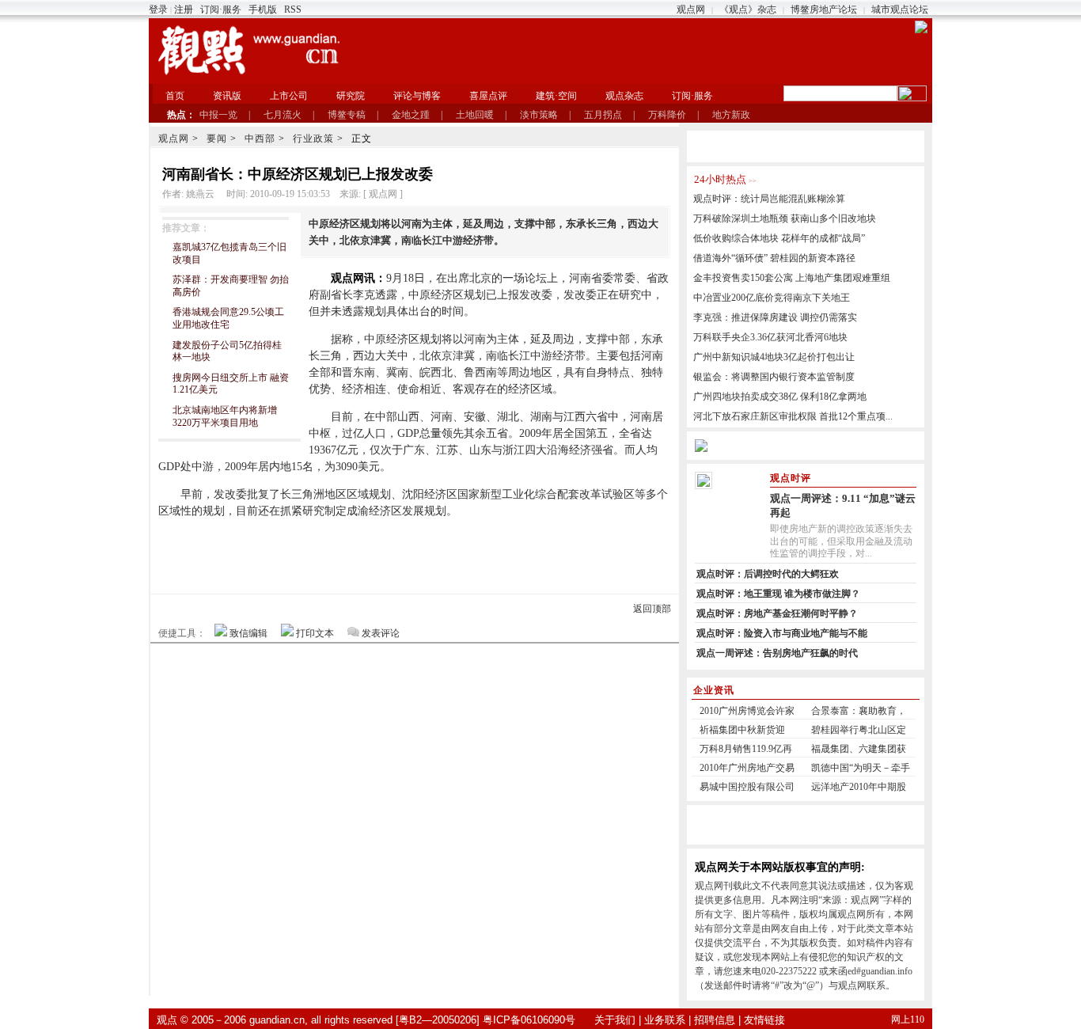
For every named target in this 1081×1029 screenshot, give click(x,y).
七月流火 (283, 114)
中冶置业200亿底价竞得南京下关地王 (771, 297)
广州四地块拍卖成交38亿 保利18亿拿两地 (780, 396)
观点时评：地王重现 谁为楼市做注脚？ (778, 593)
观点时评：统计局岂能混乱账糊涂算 (769, 198)
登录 (158, 9)
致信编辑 (248, 633)
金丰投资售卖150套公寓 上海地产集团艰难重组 (791, 277)
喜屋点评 (488, 95)
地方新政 (731, 114)
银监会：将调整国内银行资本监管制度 (774, 376)
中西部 (260, 138)
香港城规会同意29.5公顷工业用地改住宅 (228, 318)
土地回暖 (475, 114)
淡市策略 (539, 114)
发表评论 (381, 633)
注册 (183, 9)
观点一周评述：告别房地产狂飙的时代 (777, 653)
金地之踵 (411, 114)
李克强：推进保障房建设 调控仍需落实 (775, 317)
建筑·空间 (556, 95)
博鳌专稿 (347, 114)
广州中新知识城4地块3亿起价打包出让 (774, 357)
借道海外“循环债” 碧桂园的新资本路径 (774, 258)
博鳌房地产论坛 (824, 9)
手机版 (262, 9)
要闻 (217, 138)
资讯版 (227, 95)
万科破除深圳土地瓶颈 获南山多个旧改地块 (784, 218)
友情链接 (764, 1020)
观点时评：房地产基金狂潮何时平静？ (777, 613)
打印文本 (315, 633)
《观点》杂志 (747, 9)
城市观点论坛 (899, 9)
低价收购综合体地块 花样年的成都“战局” (779, 238)
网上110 (907, 1019)
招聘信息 (714, 1020)
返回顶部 (652, 608)
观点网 (691, 9)
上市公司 (289, 95)
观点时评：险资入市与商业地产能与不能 (781, 633)
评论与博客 (417, 95)
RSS (293, 9)
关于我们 (614, 1020)
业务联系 (664, 1020)
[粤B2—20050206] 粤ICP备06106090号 (485, 1020)
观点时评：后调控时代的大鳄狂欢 (767, 573)
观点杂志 (624, 95)
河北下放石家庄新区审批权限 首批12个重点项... (793, 416)
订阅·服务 (220, 9)
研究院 (350, 95)
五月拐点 (603, 114)
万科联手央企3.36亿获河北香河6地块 (770, 337)
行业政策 (313, 138)
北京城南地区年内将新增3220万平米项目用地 (225, 416)
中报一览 (218, 114)
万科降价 (667, 114)
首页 (174, 95)
